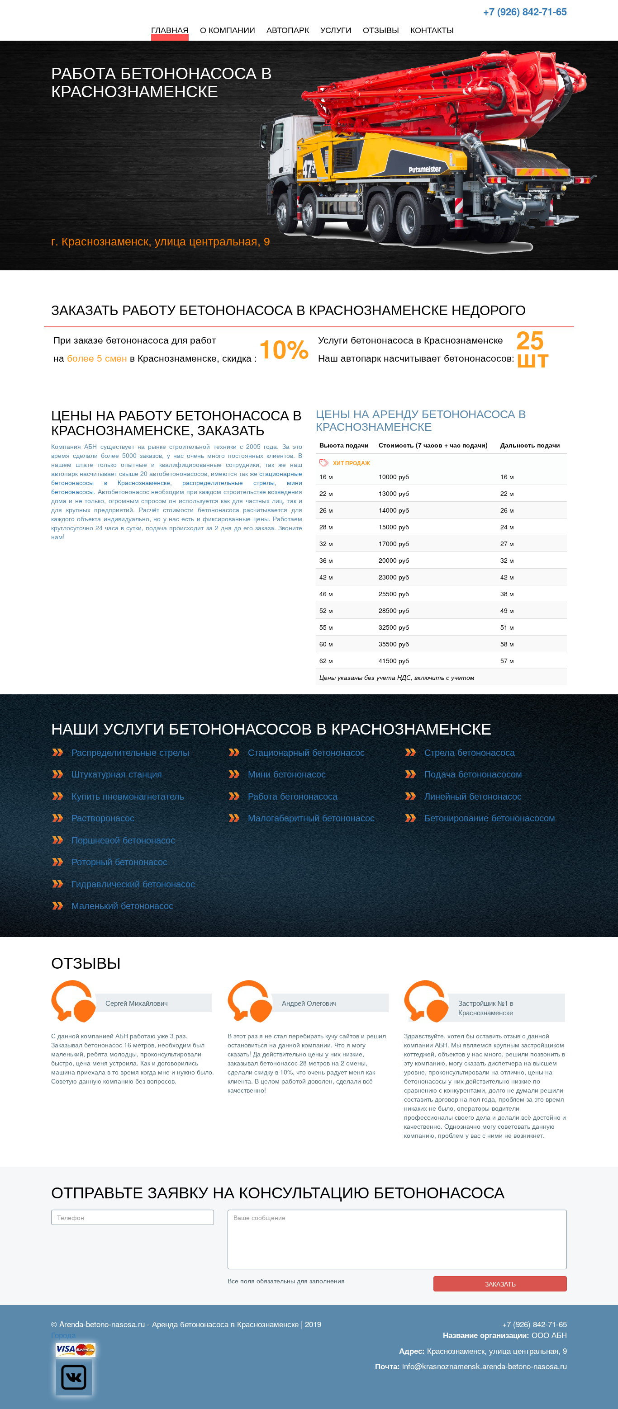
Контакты (432, 29)
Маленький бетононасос (122, 905)
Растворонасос (102, 817)
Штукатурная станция (116, 773)
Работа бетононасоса (293, 795)
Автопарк (287, 29)
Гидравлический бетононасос (133, 883)
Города (63, 1334)
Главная (170, 29)
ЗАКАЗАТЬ (500, 1283)
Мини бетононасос (287, 773)
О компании (227, 29)
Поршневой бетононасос (123, 839)
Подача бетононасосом (473, 773)
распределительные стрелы (228, 482)
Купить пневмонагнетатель (127, 795)
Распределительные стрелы (130, 752)
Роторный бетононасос (119, 861)
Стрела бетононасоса (469, 752)
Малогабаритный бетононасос (311, 817)
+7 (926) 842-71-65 (525, 11)
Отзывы (381, 29)
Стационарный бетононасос (306, 752)
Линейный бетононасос (473, 795)
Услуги (336, 29)
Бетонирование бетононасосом (489, 817)
